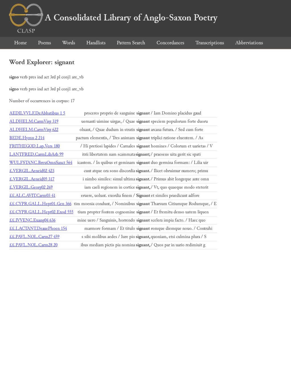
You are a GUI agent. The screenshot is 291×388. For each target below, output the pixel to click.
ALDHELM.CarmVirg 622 (33, 129)
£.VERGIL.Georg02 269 (31, 187)
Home (20, 42)
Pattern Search (131, 42)
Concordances (170, 42)
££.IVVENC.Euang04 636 (32, 220)
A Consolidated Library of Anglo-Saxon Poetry (131, 17)
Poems (44, 42)
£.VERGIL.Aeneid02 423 (31, 171)
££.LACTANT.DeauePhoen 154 (38, 228)
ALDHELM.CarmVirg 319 (33, 121)
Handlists (95, 42)
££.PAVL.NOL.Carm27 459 (34, 236)
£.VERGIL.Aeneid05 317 (31, 179)
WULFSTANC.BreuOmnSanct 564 (40, 162)
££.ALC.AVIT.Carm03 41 (32, 195)
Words (68, 42)
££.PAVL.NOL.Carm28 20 (33, 245)
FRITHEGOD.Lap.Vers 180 (34, 146)
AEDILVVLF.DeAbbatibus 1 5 (37, 113)
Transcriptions (210, 42)
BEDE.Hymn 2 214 (26, 138)
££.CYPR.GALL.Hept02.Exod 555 (41, 212)
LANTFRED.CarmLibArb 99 (36, 154)
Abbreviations (249, 42)
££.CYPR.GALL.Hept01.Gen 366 (40, 204)
